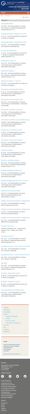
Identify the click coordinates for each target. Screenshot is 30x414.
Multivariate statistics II (7, 71)
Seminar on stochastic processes (10, 160)
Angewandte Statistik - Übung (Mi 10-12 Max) (13, 42)
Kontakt (3, 405)
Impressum (6, 329)
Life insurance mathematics (9, 50)
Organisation (6, 309)
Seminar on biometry (7, 150)
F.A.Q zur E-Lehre (11, 320)
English (26, 17)
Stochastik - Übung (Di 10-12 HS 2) (10, 281)
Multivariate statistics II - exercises (11, 81)
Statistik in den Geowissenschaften (10, 191)
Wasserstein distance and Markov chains (12, 290)
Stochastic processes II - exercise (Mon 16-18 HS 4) (15, 255)
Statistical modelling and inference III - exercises (14, 180)
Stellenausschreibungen (7, 395)
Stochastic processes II (7, 236)
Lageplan (3, 408)
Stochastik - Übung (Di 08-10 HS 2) (10, 273)
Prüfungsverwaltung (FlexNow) (8, 386)
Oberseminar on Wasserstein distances (12, 140)
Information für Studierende (14, 323)
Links (4, 327)
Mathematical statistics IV (8, 61)
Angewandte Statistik (7, 23)
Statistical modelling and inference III (11, 170)
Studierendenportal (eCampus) (8, 390)
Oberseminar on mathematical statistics (12, 89)
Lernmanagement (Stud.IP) (8, 388)
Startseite (5, 307)
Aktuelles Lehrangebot (12, 316)
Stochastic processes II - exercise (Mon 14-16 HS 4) (15, 246)
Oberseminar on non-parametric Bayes (12, 99)
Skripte (8, 318)
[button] (15, 12)
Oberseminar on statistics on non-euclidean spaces (15, 120)
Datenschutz (6, 331)
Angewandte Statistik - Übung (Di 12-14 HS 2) (13, 34)
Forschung (6, 325)
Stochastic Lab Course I (7, 226)
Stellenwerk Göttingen (6, 397)
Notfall (3, 406)
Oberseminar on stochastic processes (11, 130)
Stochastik (4, 263)
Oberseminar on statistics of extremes (11, 109)
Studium (7, 15)
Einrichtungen (6, 312)
